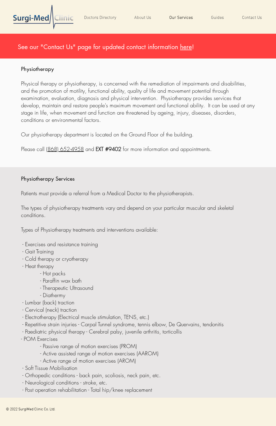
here (186, 47)
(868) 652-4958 (65, 149)
